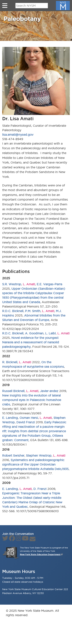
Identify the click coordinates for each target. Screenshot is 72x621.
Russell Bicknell (13, 391)
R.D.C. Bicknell (12, 311)
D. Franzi (40, 488)
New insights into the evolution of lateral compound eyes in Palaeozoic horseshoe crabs (31, 400)
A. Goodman (34, 333)
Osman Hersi (29, 417)
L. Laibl (50, 333)
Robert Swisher (13, 455)
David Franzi (25, 422)
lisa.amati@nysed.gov (17, 134)
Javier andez (49, 391)
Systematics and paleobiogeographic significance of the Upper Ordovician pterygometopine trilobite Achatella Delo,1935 (35, 464)
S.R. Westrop (11, 284)
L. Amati (29, 284)
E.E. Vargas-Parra (49, 284)
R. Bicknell (9, 362)
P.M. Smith (32, 311)
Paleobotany (22, 18)
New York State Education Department (40, 554)
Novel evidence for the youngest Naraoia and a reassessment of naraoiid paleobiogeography (30, 342)
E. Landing (10, 417)
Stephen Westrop (39, 455)
